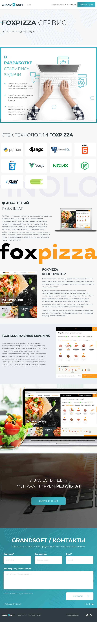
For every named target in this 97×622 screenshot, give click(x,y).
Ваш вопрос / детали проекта (18, 569)
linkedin (87, 604)
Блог (39, 615)
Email (69, 554)
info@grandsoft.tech (12, 604)
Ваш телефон (41, 554)
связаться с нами (48, 501)
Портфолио (55, 4)
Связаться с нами (86, 4)
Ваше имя (9, 554)
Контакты (32, 615)
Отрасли (63, 4)
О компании (71, 4)
